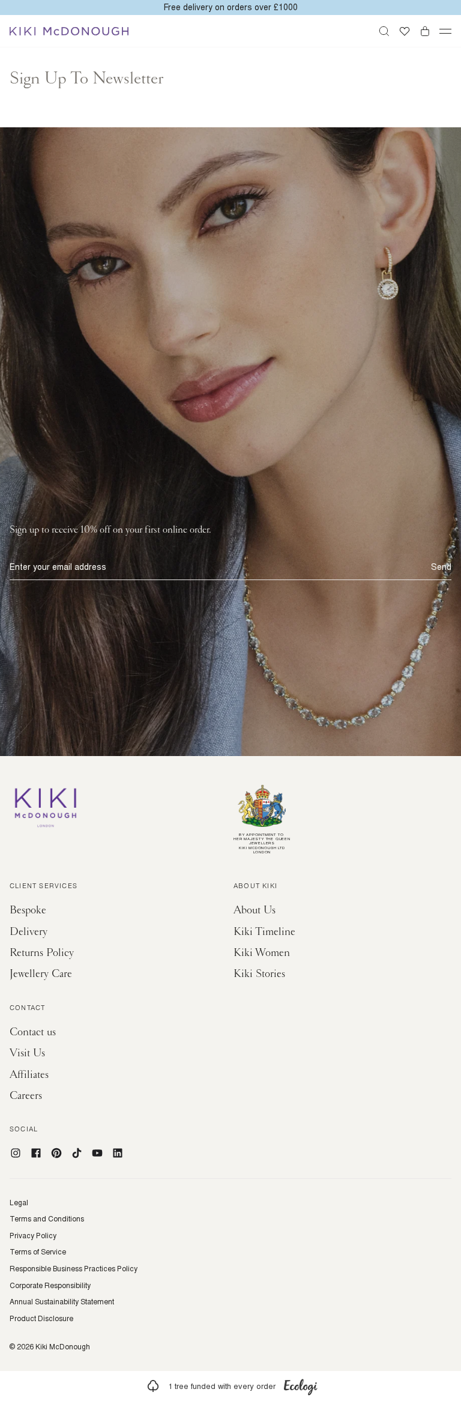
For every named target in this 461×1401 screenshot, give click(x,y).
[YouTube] (97, 1153)
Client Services (43, 887)
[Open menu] (445, 31)
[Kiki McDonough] (69, 31)
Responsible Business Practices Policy (73, 1269)
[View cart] (425, 31)
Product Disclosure (41, 1319)
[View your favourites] (404, 31)
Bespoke (28, 910)
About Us (255, 910)
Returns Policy (42, 953)
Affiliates (29, 1075)
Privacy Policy (33, 1236)
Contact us (33, 1032)
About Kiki (255, 887)
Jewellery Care (41, 974)
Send (441, 566)
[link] (230, 1386)
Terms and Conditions (47, 1219)
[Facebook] (36, 1153)
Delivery (28, 932)
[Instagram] (16, 1153)
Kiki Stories (259, 974)
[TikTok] (77, 1153)
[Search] (384, 31)
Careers (26, 1096)
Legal (19, 1203)
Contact (27, 1008)
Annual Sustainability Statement (62, 1302)
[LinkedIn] (118, 1153)
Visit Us (27, 1053)
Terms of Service (38, 1252)
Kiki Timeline (264, 932)
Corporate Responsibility (50, 1286)
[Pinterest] (56, 1153)
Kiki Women (262, 953)
